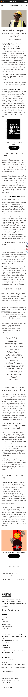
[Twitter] (15, 610)
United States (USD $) (6, 687)
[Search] (22, 5)
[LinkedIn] (18, 610)
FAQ (2, 619)
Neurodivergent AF (6, 647)
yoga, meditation (6, 452)
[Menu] (2, 5)
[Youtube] (5, 610)
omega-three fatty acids (8, 220)
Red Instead (4, 645)
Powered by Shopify (17, 691)
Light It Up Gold (6, 643)
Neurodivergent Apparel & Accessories (12, 650)
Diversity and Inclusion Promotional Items (13, 664)
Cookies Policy (15, 680)
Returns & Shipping (6, 626)
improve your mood (9, 178)
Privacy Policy (14, 678)
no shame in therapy (12, 482)
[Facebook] (2, 610)
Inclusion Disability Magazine (9, 660)
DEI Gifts (4, 662)
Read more (14, 556)
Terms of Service (6, 624)
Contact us (4, 621)
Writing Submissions (7, 671)
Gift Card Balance (6, 629)
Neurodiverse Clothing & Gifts (9, 640)
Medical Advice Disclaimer (7, 682)
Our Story (4, 617)
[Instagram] (9, 610)
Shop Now (14, 147)
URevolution (8, 691)
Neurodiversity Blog (7, 652)
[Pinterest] (12, 610)
